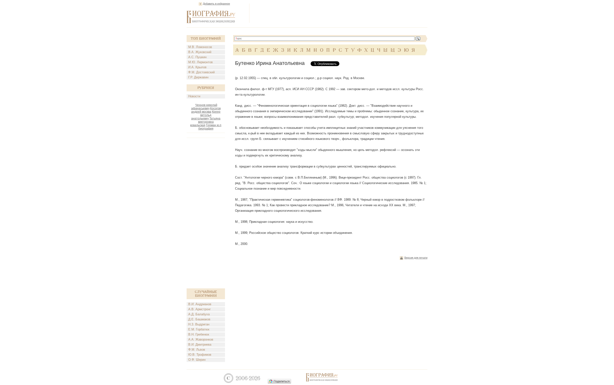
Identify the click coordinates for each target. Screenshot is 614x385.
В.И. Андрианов (199, 304)
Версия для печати (415, 257)
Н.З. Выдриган (198, 324)
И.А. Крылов (197, 67)
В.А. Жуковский (199, 52)
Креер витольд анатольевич (205, 115)
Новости (194, 96)
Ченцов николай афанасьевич (204, 106)
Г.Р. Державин (198, 77)
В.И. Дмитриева (199, 344)
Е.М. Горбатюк (198, 329)
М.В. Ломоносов (200, 47)
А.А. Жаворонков (200, 339)
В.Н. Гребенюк (198, 334)
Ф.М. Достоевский (201, 72)
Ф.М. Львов (196, 349)
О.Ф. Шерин (197, 359)
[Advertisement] (340, 13)
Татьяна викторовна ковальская (205, 122)
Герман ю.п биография (210, 127)
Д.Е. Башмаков (199, 319)
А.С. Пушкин (197, 57)
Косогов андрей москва (206, 110)
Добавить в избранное (216, 3)
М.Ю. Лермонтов (200, 62)
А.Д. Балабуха (199, 314)
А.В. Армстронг (199, 309)
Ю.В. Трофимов (199, 354)
